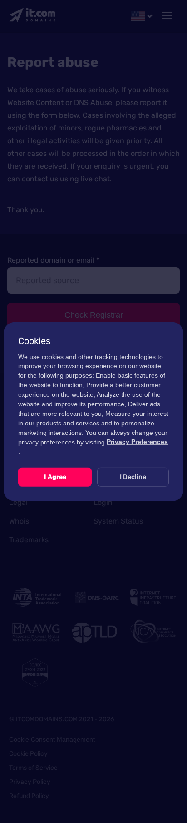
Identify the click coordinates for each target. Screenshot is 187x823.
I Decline (133, 477)
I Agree (55, 477)
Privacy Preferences (137, 441)
